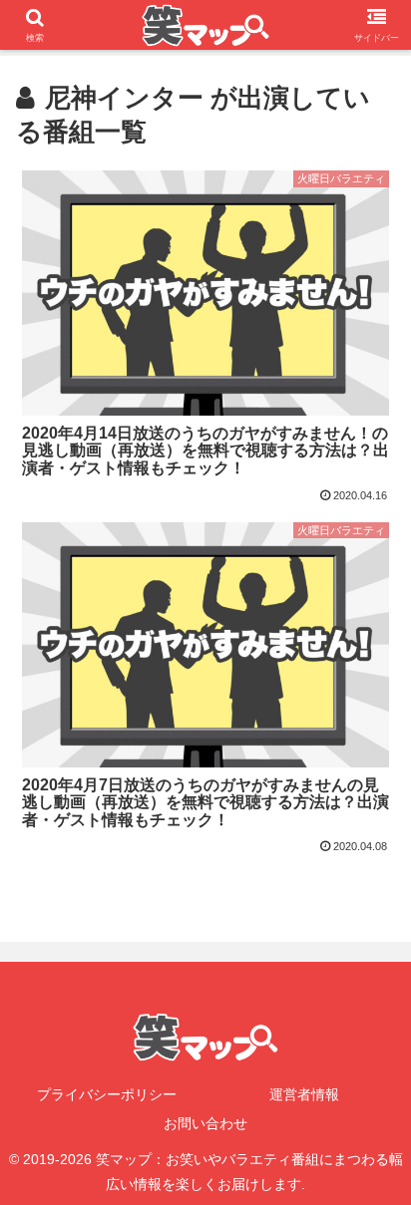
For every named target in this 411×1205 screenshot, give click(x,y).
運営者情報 (304, 1094)
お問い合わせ (205, 1123)
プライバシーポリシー (107, 1094)
